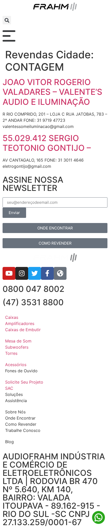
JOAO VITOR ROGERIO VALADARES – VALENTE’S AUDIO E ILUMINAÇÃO (52, 92)
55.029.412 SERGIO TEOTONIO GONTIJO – (47, 143)
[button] (7, 20)
